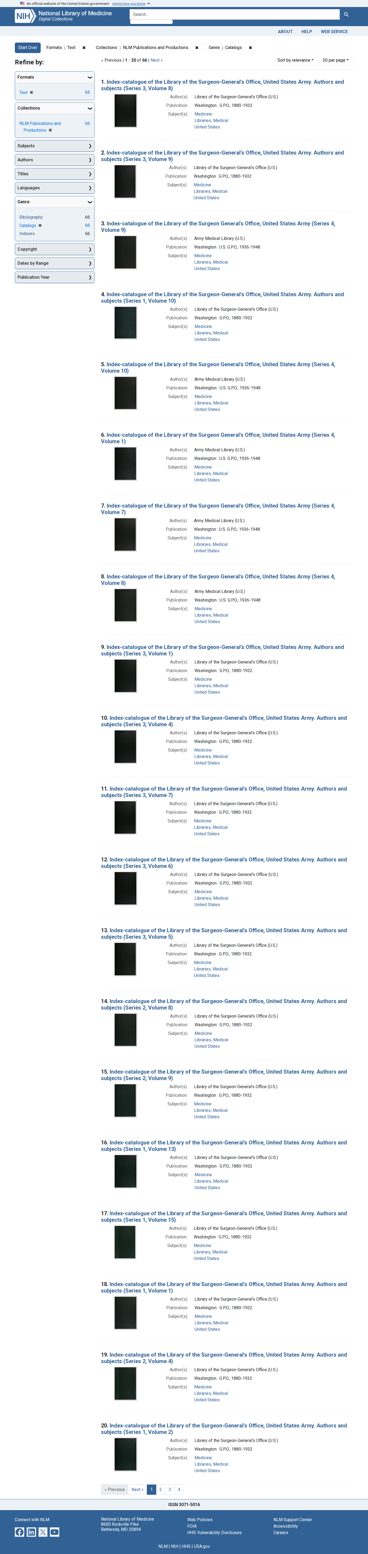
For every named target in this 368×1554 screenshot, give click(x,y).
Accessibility (285, 1526)
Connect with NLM (32, 1519)
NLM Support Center (292, 1519)
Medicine (203, 114)
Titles (23, 173)
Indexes (27, 233)
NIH (174, 1546)
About (285, 31)
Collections (29, 108)
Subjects (26, 145)
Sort (293, 60)
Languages (29, 187)
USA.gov (202, 1546)
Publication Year (34, 277)
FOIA (192, 1526)
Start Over (27, 47)
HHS (186, 1546)
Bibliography (31, 217)
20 (334, 60)
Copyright (27, 249)
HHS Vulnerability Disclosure (214, 1532)
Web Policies (200, 1519)
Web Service (334, 31)
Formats (26, 77)
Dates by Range (33, 263)
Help (306, 31)
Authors (25, 159)
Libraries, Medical (211, 120)
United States (207, 127)
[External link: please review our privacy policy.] (19, 1531)
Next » (157, 60)
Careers (280, 1532)
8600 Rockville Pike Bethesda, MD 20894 (121, 1527)
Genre (23, 201)
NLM (163, 1546)
